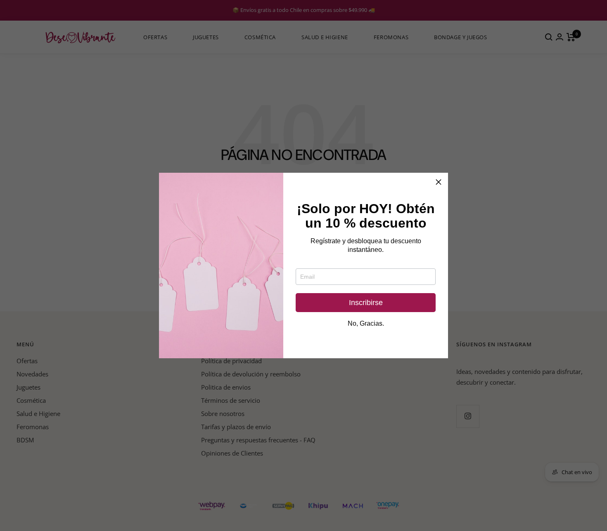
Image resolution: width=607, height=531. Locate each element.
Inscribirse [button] (366, 302)
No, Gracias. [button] (366, 323)
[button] (438, 182)
